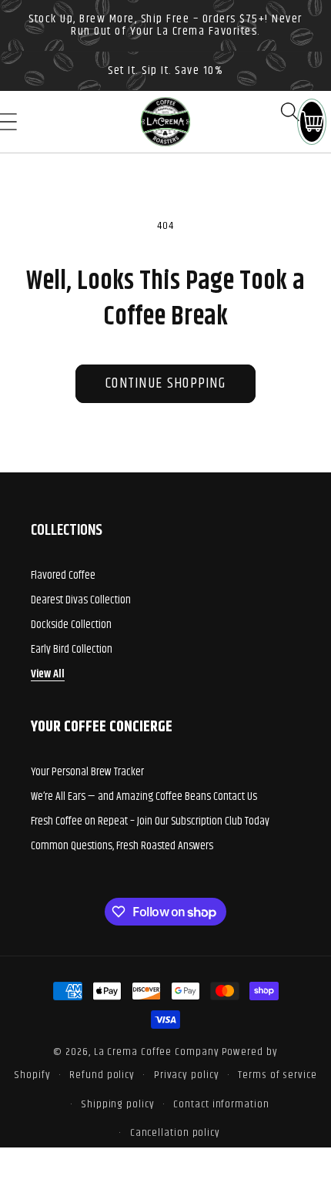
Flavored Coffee (63, 575)
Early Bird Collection (71, 649)
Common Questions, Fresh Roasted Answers (122, 846)
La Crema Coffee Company (156, 1051)
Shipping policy (118, 1104)
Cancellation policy (175, 1132)
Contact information (221, 1104)
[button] (290, 112)
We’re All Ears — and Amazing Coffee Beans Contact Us (144, 796)
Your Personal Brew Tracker (87, 772)
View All (48, 674)
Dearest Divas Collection (81, 600)
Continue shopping (165, 383)
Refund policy (102, 1075)
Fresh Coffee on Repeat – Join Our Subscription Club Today (150, 821)
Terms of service (277, 1075)
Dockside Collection (71, 624)
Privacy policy (186, 1075)
